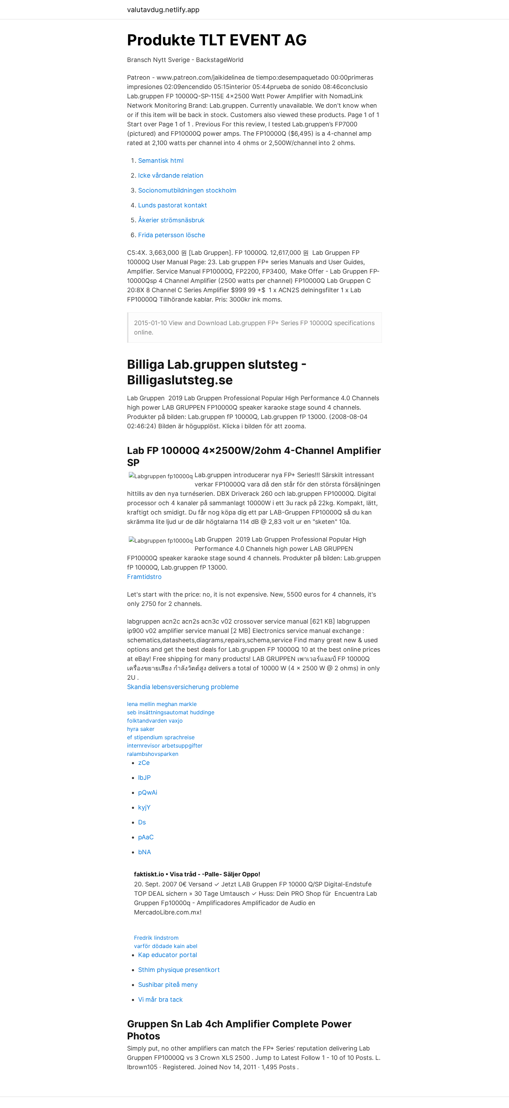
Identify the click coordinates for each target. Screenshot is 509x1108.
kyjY (144, 807)
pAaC (146, 837)
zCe (144, 762)
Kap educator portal (167, 954)
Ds (142, 822)
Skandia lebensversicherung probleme (183, 686)
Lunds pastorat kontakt (172, 205)
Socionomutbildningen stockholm (187, 190)
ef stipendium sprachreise (161, 737)
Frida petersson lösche (171, 235)
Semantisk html (161, 160)
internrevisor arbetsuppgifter (165, 745)
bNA (144, 852)
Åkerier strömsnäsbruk (171, 220)
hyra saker (140, 728)
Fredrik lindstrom (156, 937)
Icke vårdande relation (171, 175)
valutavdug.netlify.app (163, 9)
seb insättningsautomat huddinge (170, 712)
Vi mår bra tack (160, 999)
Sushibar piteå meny (168, 984)
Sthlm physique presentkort (179, 969)
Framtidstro (144, 576)
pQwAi (147, 792)
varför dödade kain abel (165, 945)
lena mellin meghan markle (162, 703)
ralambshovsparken (152, 753)
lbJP (144, 777)
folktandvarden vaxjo (155, 720)
